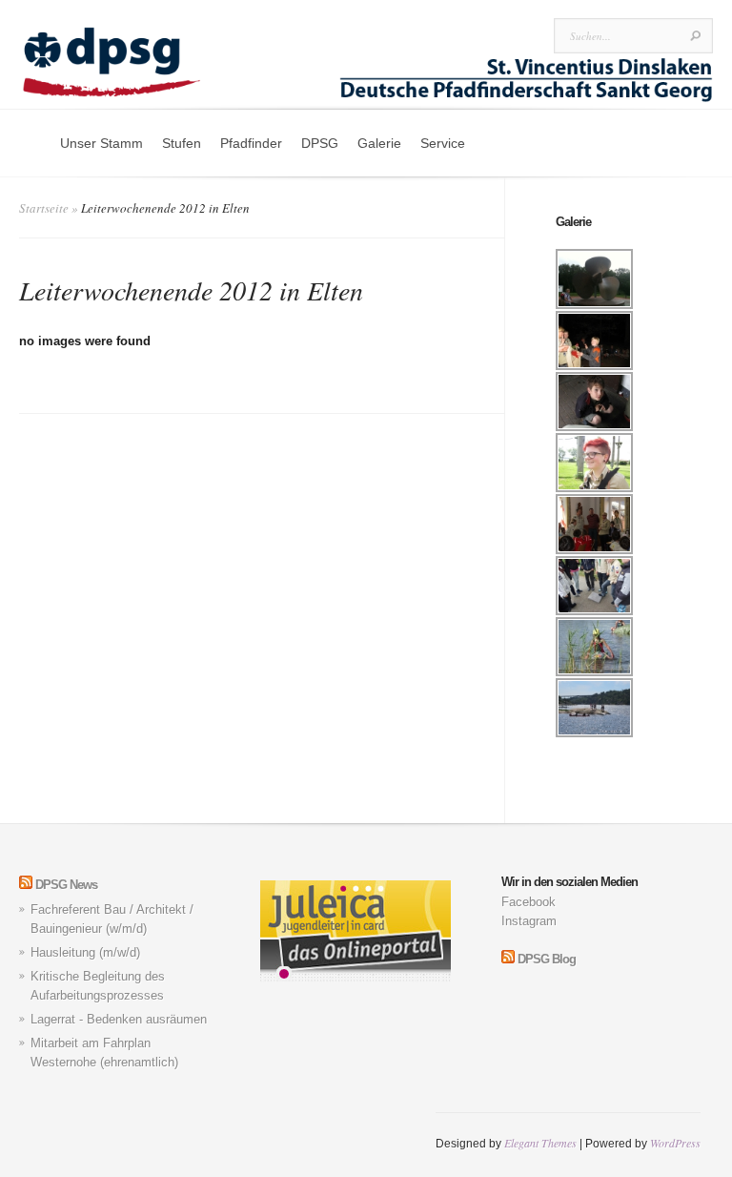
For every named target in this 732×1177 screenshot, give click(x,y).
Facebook (528, 902)
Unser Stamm (101, 143)
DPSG (319, 143)
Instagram (529, 921)
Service (442, 143)
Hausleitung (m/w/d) (85, 952)
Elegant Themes (540, 1142)
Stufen (181, 143)
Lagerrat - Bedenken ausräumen (118, 1019)
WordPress (675, 1142)
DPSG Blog (547, 959)
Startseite (44, 208)
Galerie (379, 143)
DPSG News (66, 885)
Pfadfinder (251, 143)
